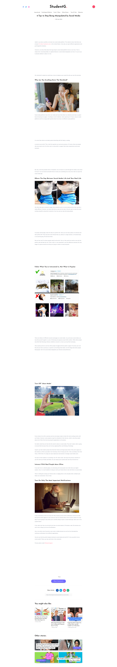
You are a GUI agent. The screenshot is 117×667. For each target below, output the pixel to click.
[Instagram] (29, 7)
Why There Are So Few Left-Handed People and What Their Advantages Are (41, 618)
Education (80, 12)
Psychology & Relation (47, 12)
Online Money (65, 12)
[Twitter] (26, 7)
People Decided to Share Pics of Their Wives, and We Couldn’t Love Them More (74, 624)
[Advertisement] (58, 32)
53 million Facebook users (45, 44)
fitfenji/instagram (49, 543)
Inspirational (37, 12)
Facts (59, 576)
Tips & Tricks (74, 12)
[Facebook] (23, 7)
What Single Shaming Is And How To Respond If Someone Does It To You (57, 624)
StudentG (58, 7)
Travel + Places (57, 12)
